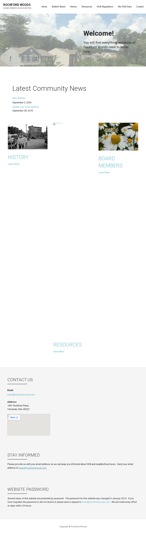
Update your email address (25, 107)
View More (58, 351)
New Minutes (19, 98)
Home (44, 6)
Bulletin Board (58, 6)
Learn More (13, 164)
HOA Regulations (105, 6)
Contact (140, 6)
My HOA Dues (125, 6)
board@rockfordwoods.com (21, 394)
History (73, 6)
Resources (87, 6)
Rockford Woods (17, 5)
